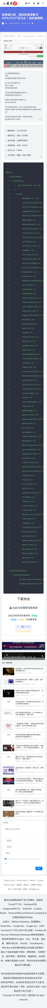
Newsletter (18, 728)
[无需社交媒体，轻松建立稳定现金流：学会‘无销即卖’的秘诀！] (8, 702)
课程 (19, 36)
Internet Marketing (28, 36)
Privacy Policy (22, 880)
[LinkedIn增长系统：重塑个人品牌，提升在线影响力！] (8, 682)
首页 (13, 36)
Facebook (18, 761)
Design (17, 695)
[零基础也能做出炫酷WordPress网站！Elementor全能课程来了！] (8, 735)
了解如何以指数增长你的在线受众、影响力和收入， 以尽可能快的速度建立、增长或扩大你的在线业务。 (29, 748)
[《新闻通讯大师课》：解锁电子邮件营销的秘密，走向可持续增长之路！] (8, 726)
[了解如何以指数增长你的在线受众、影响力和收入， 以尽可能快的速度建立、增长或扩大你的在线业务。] (8, 748)
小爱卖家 (31, 995)
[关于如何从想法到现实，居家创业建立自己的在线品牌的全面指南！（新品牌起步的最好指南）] (8, 781)
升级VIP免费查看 (24, 631)
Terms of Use (9, 880)
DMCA (32, 880)
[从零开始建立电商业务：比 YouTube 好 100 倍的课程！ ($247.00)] (8, 713)
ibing (5, 23)
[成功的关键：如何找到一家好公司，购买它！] (8, 771)
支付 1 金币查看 (23, 627)
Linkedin (17, 684)
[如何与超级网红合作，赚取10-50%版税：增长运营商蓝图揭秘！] (8, 790)
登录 (28, 3)
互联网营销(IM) (19, 783)
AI (16, 673)
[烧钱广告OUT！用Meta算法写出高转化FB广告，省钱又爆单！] (8, 757)
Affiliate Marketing (14, 23)
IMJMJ (25, 145)
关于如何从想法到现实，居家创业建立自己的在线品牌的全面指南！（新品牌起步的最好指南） (29, 781)
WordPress (18, 739)
